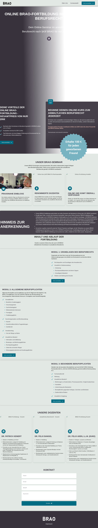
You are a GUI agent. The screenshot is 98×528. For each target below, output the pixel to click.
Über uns (65, 3)
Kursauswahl (74, 3)
